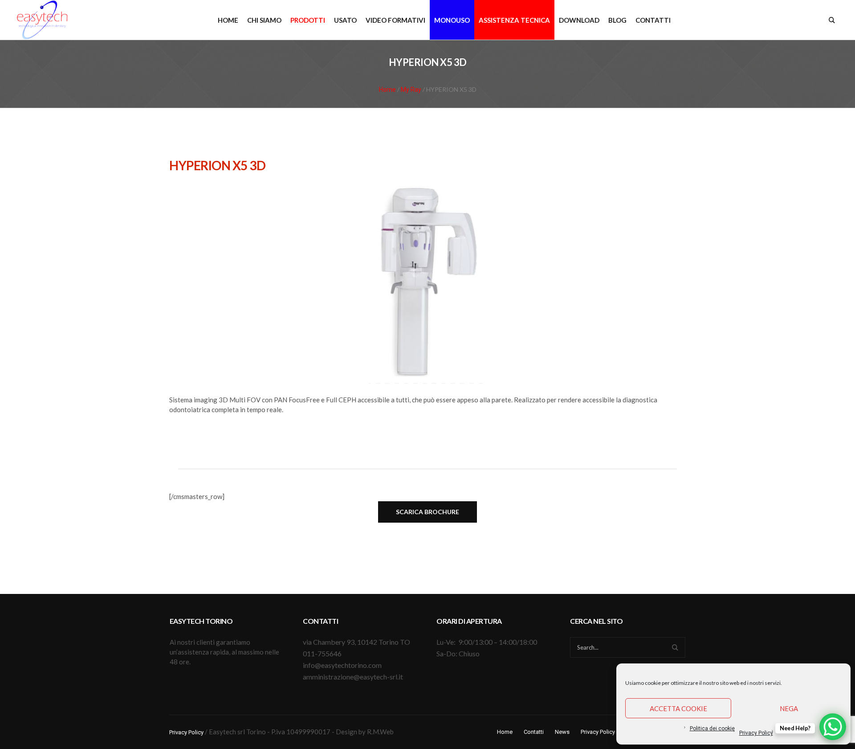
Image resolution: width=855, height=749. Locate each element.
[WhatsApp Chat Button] (832, 726)
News (562, 732)
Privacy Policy (756, 733)
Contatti (534, 732)
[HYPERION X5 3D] (427, 281)
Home (387, 89)
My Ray (411, 89)
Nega (789, 708)
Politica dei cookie (712, 728)
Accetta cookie (678, 708)
